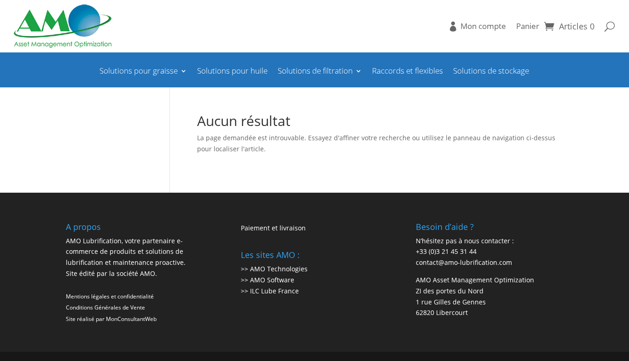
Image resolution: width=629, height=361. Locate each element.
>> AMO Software (267, 279)
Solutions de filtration (315, 72)
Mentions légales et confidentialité (110, 296)
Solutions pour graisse (138, 72)
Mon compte (483, 26)
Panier (527, 26)
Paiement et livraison (273, 227)
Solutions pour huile (232, 72)
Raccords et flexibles (407, 72)
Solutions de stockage (491, 72)
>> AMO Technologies (274, 268)
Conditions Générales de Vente (105, 307)
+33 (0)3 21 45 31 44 (446, 251)
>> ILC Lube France (270, 291)
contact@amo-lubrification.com (464, 262)
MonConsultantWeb (131, 319)
